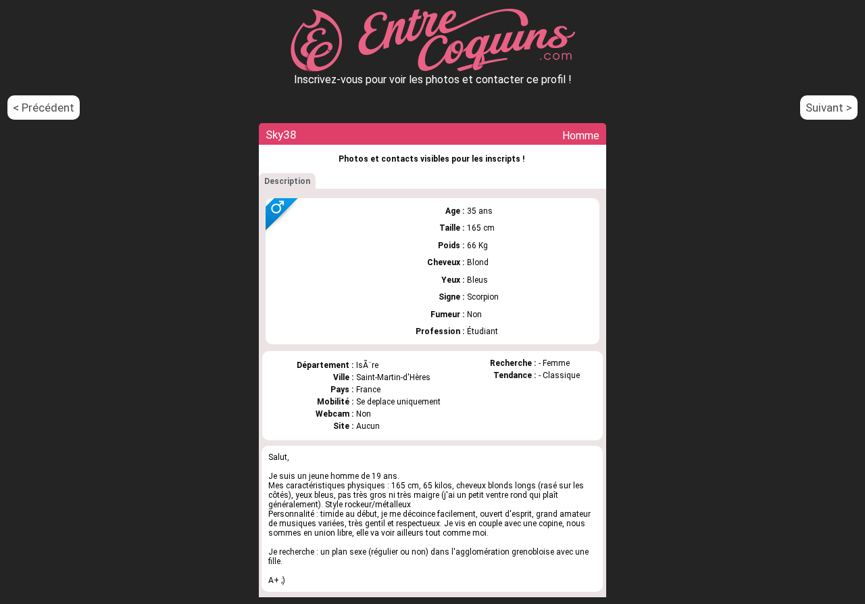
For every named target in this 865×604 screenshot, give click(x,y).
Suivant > (829, 107)
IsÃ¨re (367, 365)
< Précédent (43, 107)
